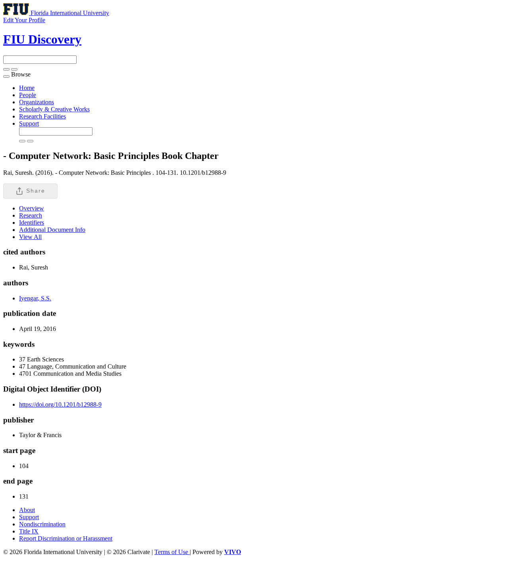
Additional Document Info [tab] (52, 229)
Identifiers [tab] (31, 222)
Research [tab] (30, 215)
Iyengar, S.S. (35, 298)
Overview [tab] (31, 208)
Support (29, 123)
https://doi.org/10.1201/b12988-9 (60, 404)
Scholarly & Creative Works (54, 109)
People (27, 95)
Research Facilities (42, 116)
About (27, 510)
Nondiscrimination (42, 524)
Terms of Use (172, 552)
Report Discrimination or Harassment (65, 538)
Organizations (36, 102)
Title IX (28, 531)
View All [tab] (30, 236)
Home (27, 87)
